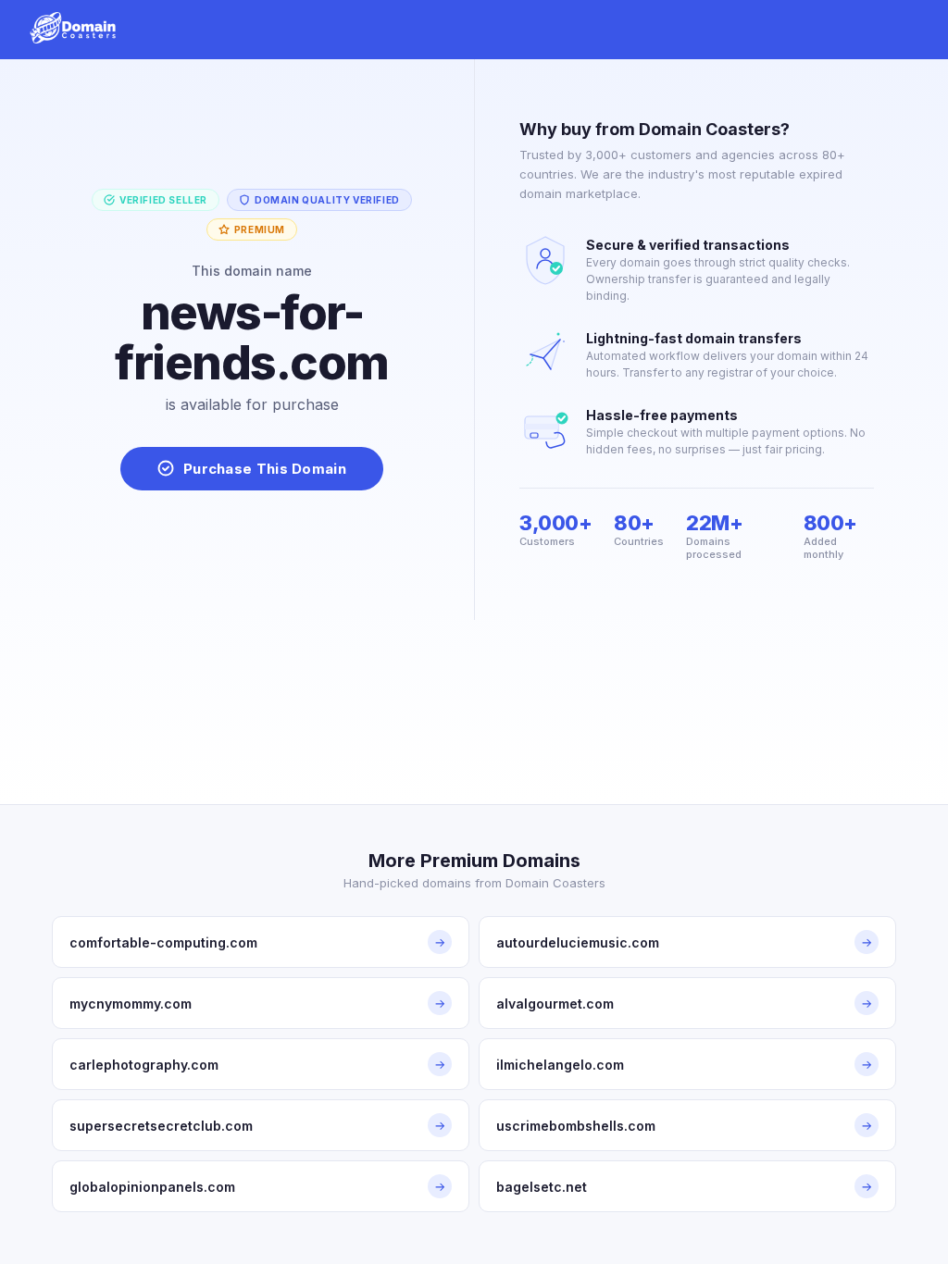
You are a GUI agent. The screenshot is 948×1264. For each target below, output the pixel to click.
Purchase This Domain (264, 468)
